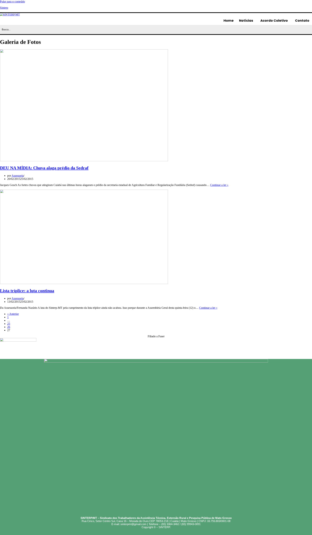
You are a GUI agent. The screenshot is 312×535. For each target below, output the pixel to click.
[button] (247, 20)
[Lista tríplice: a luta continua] (84, 283)
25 (8, 323)
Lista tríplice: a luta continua (27, 290)
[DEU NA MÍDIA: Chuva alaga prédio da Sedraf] (84, 160)
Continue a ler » (219, 185)
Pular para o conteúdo (12, 1)
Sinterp (4, 7)
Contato (302, 20)
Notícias (246, 20)
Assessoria (18, 175)
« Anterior (13, 313)
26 (8, 326)
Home (229, 20)
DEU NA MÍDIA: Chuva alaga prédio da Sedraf (44, 168)
